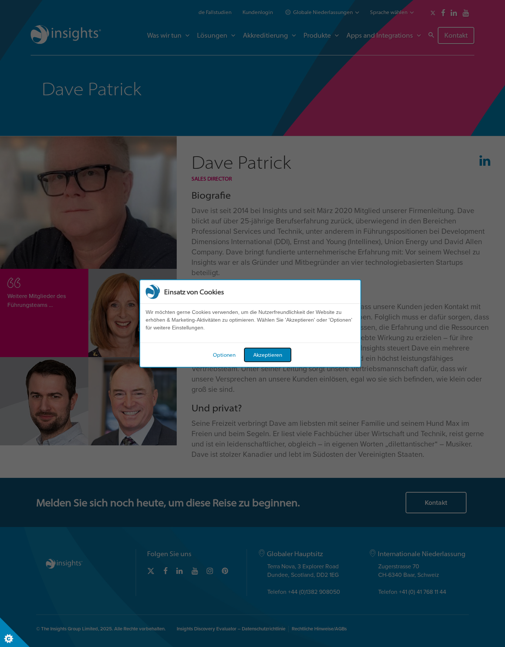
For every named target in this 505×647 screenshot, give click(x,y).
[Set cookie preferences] (15, 632)
